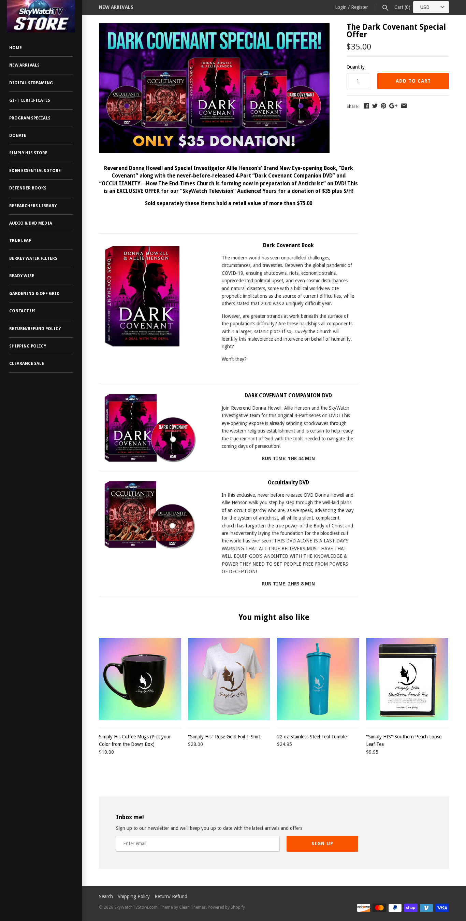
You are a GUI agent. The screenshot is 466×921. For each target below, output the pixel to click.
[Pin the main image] (383, 106)
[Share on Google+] (393, 106)
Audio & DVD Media (30, 223)
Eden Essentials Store (35, 170)
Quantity (356, 67)
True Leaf (20, 240)
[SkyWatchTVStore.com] (41, 16)
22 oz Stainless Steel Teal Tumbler (312, 736)
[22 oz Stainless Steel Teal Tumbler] (318, 679)
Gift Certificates (29, 100)
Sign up (322, 843)
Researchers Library (33, 205)
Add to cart (413, 81)
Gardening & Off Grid (34, 293)
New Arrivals (24, 65)
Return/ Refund (171, 896)
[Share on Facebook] (366, 106)
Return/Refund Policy (35, 328)
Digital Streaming (31, 83)
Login (341, 7)
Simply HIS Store (28, 153)
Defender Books (27, 188)
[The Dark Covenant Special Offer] (214, 27)
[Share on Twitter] (375, 106)
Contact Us (22, 311)
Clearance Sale (26, 363)
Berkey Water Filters (33, 258)
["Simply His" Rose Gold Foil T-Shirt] (229, 679)
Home (15, 47)
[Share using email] (404, 106)
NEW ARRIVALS (116, 7)
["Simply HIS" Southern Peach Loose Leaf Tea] (407, 679)
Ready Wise (21, 275)
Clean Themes (192, 907)
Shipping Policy (27, 346)
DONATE (17, 135)
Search (106, 896)
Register (359, 7)
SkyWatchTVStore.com (136, 907)
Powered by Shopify (226, 907)
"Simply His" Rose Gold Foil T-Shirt (224, 736)
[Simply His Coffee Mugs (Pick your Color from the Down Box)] (140, 679)
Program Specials (29, 118)
